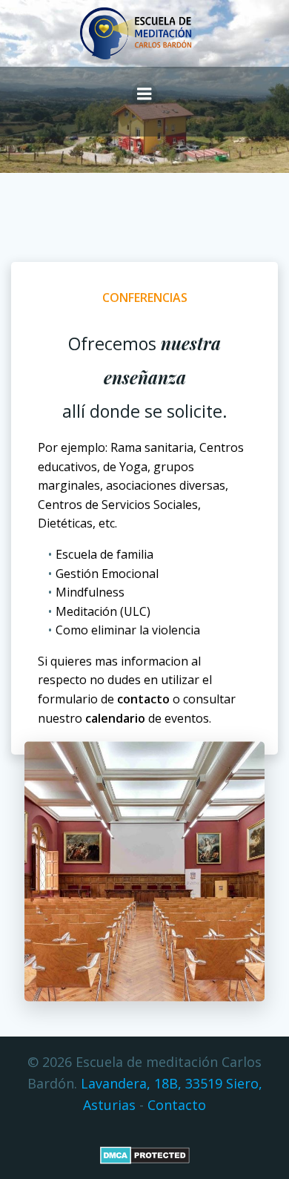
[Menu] (144, 94)
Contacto (176, 1105)
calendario (115, 718)
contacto (143, 699)
